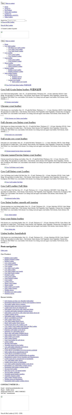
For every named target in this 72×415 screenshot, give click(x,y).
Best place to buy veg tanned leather (15, 370)
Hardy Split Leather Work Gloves (14, 323)
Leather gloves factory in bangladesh (15, 362)
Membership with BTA (11, 15)
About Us (7, 8)
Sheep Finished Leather (15, 66)
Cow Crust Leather (14, 54)
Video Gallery (8, 17)
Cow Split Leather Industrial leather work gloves (18, 364)
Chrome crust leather (11, 106)
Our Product (8, 10)
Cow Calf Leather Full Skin (14, 186)
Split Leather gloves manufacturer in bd (16, 352)
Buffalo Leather (9, 68)
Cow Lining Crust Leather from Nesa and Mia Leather (20, 326)
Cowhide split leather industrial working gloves (18, 311)
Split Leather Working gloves (13, 377)
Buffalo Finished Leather (15, 71)
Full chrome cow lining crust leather (18, 122)
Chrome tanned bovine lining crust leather (21, 155)
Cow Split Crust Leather (15, 49)
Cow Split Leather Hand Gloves (14, 321)
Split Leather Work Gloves (12, 319)
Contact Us (7, 13)
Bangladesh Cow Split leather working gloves (18, 365)
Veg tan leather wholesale (12, 372)
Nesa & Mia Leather (7, 25)
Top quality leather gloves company (15, 304)
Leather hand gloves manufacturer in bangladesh (18, 359)
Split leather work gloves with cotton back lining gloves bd (21, 313)
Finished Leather (9, 275)
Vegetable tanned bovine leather (13, 345)
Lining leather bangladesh (13, 233)
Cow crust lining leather (12, 218)
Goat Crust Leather (14, 59)
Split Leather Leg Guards (19, 82)
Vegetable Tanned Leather (12, 376)
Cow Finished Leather (14, 56)
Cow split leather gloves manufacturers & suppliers (19, 355)
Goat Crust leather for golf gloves (14, 340)
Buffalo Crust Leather (14, 70)
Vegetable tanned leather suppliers (14, 374)
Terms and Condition (10, 12)
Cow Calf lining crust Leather (15, 171)
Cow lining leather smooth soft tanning (19, 202)
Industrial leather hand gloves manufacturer (17, 306)
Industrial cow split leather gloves (14, 331)
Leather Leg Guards (14, 80)
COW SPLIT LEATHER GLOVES (15, 353)
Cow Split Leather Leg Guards (13, 271)
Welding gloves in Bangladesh (13, 379)
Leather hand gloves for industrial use (15, 307)
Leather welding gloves (11, 314)
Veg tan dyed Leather (10, 369)
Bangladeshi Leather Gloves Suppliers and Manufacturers (21, 357)
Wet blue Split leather (10, 343)
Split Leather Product (10, 73)
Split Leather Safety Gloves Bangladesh (16, 335)
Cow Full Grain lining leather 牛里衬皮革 (21, 89)
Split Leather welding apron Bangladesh (16, 328)
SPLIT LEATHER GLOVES (13, 318)
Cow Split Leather (9, 46)
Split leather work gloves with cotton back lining (18, 309)
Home (6, 7)
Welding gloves (16, 78)
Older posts (4, 250)
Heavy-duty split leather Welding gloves (16, 333)
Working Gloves (17, 76)
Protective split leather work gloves (14, 330)
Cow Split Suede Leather (15, 51)
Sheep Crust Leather (14, 65)
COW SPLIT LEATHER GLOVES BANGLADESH (20, 350)
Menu (3, 3)
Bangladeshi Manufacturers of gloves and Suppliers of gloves (22, 302)
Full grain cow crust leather (14, 138)
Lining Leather (8, 341)
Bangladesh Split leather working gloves (16, 367)
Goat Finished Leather (14, 61)
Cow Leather (8, 53)
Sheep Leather (8, 63)
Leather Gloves (12, 75)
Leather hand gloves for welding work (15, 324)
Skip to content (10, 3)
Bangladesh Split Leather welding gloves (16, 381)
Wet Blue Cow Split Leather (16, 47)
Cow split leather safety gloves (13, 360)
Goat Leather (8, 58)
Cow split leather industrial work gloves (16, 347)
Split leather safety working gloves (14, 316)
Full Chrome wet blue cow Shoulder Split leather (18, 301)
